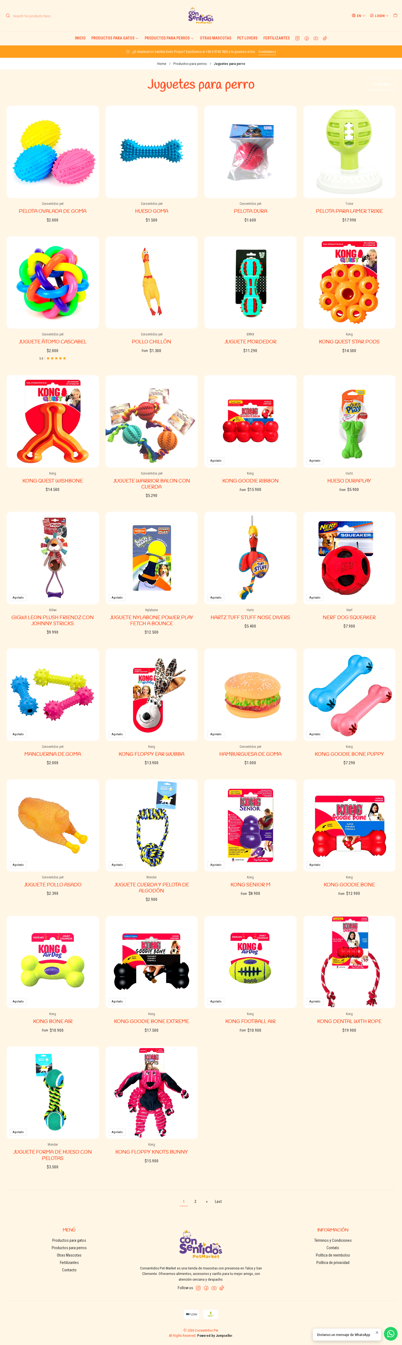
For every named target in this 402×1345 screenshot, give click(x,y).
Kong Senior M (250, 885)
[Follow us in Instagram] (297, 38)
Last (218, 1201)
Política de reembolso (333, 1255)
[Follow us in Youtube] (315, 38)
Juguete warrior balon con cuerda (151, 484)
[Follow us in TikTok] (324, 38)
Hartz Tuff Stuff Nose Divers (250, 618)
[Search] (8, 15)
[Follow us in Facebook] (306, 38)
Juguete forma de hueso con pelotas (52, 1155)
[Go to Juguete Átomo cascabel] (53, 282)
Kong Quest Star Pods (349, 342)
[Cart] (395, 15)
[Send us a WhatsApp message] (391, 1334)
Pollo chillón (151, 342)
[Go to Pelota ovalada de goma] (53, 152)
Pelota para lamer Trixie (349, 211)
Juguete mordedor (250, 342)
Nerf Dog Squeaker (349, 618)
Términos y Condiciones (333, 1240)
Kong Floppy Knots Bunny (151, 1152)
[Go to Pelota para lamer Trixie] (349, 152)
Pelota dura (250, 211)
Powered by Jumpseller (214, 1335)
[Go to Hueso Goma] (152, 152)
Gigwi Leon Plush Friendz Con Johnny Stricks (52, 621)
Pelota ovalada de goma (52, 211)
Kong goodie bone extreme (151, 1022)
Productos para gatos (113, 38)
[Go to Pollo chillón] (152, 282)
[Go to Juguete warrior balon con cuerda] (152, 421)
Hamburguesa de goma (250, 754)
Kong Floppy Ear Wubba (151, 754)
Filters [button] (383, 84)
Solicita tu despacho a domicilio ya (217, 52)
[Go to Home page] (201, 16)
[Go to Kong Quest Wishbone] (53, 421)
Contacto (69, 1270)
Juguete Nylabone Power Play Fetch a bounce (151, 621)
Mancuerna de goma (52, 754)
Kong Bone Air (52, 1022)
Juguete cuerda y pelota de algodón (151, 888)
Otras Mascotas (215, 38)
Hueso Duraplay (349, 481)
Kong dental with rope (349, 1022)
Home (161, 64)
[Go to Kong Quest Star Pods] (349, 282)
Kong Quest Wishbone (52, 481)
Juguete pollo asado (52, 885)
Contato (333, 1248)
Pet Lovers (247, 38)
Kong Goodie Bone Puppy (349, 754)
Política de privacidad (332, 1262)
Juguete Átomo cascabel (53, 342)
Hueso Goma (151, 211)
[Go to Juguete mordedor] (250, 282)
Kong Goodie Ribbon (250, 481)
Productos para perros (167, 38)
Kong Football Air (250, 1022)
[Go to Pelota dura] (250, 152)
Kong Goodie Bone (349, 885)
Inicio (80, 38)
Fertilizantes (276, 38)
